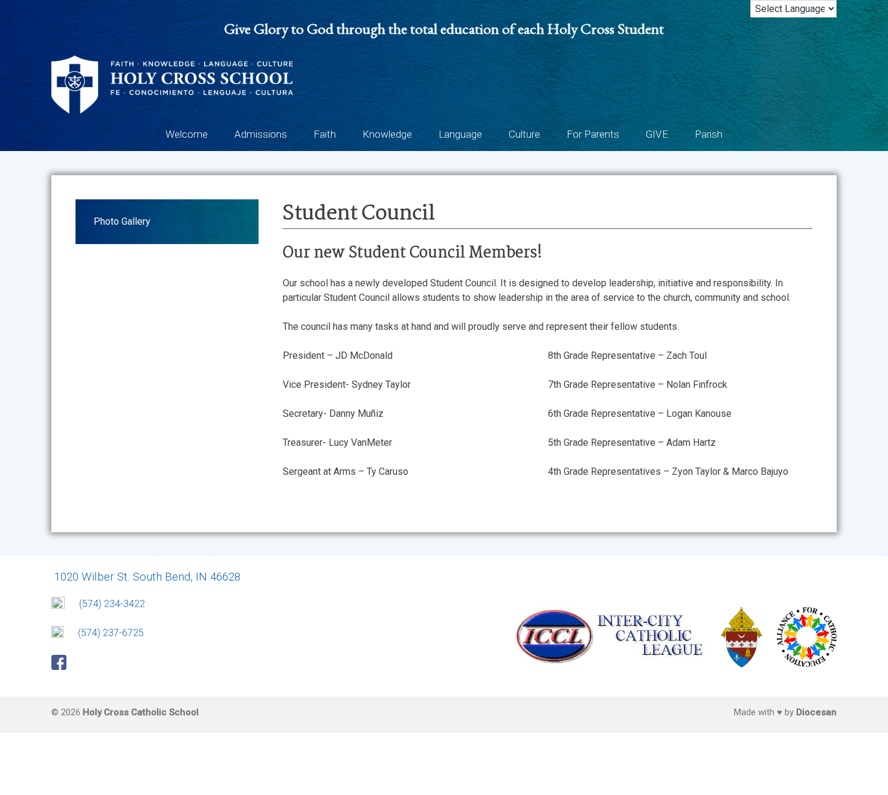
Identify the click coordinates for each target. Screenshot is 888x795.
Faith (325, 134)
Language (460, 134)
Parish (708, 134)
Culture (524, 134)
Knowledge (387, 134)
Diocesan (816, 712)
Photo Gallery (122, 221)
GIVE (657, 134)
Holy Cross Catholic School (141, 712)
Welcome (187, 134)
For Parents (593, 134)
